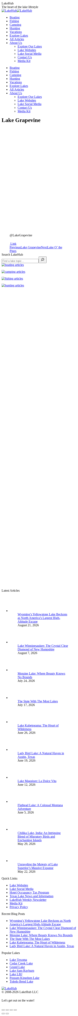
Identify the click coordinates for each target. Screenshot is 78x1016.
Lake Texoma (18, 959)
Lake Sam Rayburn (22, 970)
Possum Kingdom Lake (24, 978)
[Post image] (26, 610)
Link (13, 243)
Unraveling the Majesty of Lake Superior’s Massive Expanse (38, 866)
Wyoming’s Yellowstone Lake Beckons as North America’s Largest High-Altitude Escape (42, 618)
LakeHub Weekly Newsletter (28, 899)
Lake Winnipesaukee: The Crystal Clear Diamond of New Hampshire (43, 647)
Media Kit (16, 903)
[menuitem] (15, 17)
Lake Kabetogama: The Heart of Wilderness (37, 942)
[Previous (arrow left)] (3, 1013)
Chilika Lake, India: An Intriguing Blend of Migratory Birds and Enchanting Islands (39, 836)
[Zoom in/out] (15, 1010)
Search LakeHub (12, 254)
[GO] (43, 259)
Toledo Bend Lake (21, 981)
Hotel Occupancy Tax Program (29, 892)
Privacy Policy (19, 907)
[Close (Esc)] (3, 1010)
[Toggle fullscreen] (11, 1010)
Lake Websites (19, 885)
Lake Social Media (21, 889)
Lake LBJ (16, 974)
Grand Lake (17, 967)
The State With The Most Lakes (38, 701)
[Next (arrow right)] (7, 1013)
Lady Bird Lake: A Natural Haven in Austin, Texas (42, 946)
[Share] (7, 1010)
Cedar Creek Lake (21, 963)
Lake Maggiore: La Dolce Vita (37, 781)
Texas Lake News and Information (31, 896)
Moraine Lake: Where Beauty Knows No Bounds (41, 935)
